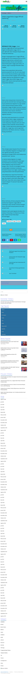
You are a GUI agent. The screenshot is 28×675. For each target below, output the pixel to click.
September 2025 (4, 427)
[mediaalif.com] (6, 1)
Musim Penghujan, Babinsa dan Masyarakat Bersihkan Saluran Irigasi (20, 235)
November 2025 (4, 422)
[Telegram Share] (15, 240)
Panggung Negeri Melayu (6, 650)
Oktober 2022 (3, 518)
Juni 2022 (2, 528)
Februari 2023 (3, 507)
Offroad (18, 221)
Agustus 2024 (3, 461)
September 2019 (4, 613)
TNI (1, 655)
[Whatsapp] (19, 240)
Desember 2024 (4, 451)
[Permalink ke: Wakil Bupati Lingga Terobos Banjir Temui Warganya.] (5, 253)
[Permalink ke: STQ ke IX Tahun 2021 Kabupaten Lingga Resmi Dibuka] (5, 258)
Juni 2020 (2, 590)
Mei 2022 (2, 531)
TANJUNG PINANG (4, 652)
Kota (3, 331)
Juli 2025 (2, 432)
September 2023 (4, 489)
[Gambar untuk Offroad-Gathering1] (22, 26)
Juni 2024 (2, 466)
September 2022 (4, 520)
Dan (2, 320)
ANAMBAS (3, 621)
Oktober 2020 (3, 580)
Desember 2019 (4, 605)
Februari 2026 (3, 414)
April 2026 (2, 409)
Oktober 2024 (3, 456)
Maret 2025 (3, 443)
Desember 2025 (4, 420)
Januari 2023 (3, 510)
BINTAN (2, 629)
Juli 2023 (2, 494)
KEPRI (2, 637)
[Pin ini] (11, 240)
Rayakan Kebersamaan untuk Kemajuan (6, 234)
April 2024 (2, 471)
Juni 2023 (2, 497)
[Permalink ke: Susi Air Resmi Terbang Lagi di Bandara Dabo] (5, 269)
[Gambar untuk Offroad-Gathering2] (14, 26)
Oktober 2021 (3, 549)
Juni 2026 (2, 404)
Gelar (3, 323)
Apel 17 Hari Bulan (12, 273)
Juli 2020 (2, 587)
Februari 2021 (3, 569)
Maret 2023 (3, 505)
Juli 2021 (2, 556)
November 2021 (4, 546)
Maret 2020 (3, 598)
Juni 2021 (2, 559)
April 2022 (2, 533)
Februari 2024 (3, 476)
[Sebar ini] (3, 240)
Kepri (3, 312)
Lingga (14, 221)
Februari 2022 (3, 538)
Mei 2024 (2, 469)
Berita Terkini (3, 627)
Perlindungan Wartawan (5, 673)
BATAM (2, 624)
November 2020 (4, 577)
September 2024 (4, 458)
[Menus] (26, 1)
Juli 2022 (2, 525)
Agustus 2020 (3, 585)
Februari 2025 (3, 445)
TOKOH (2, 658)
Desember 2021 (4, 543)
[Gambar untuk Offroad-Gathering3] (6, 26)
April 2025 (2, 440)
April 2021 (2, 564)
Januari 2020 (3, 603)
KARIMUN (2, 634)
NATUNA (2, 645)
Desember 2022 (4, 512)
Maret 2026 (3, 412)
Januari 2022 (3, 541)
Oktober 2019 (3, 610)
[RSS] (10, 230)
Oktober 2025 (3, 425)
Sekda (4, 223)
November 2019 (4, 608)
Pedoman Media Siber (18, 672)
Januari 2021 (3, 572)
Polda (3, 317)
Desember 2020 (4, 574)
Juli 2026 (2, 402)
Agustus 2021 (3, 554)
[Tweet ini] (7, 240)
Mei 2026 (2, 407)
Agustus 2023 (3, 492)
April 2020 (2, 595)
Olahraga (2, 647)
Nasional (2, 642)
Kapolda (3, 328)
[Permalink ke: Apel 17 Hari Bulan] (5, 275)
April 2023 (2, 502)
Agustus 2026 (3, 399)
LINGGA (2, 640)
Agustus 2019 (3, 616)
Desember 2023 (4, 481)
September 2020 (4, 582)
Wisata (2, 665)
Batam (3, 309)
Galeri (2, 632)
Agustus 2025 (3, 430)
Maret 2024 (3, 474)
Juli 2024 (2, 463)
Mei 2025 (2, 438)
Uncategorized (3, 660)
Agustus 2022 (3, 523)
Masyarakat (4, 326)
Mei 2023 (2, 500)
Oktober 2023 (3, 487)
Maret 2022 (3, 536)
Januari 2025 (3, 448)
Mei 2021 (2, 561)
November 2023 (4, 484)
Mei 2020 (2, 592)
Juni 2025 (2, 435)
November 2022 (4, 515)
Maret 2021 (3, 567)
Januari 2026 (3, 417)
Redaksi (11, 672)
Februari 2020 (3, 600)
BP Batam (4, 315)
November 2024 (4, 453)
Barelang (3, 334)
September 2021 (4, 551)
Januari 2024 (3, 479)
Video (2, 663)
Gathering (9, 221)
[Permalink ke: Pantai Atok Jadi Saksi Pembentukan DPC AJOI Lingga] (5, 264)
